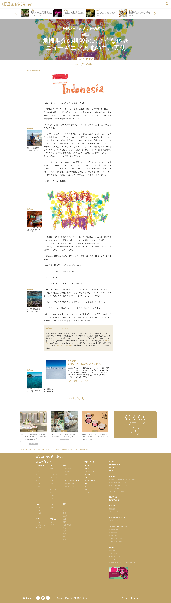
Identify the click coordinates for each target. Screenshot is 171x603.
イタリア (39, 468)
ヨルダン (39, 528)
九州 (64, 540)
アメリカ (66, 471)
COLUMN (112, 476)
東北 (64, 519)
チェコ (38, 480)
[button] (155, 14)
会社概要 (112, 550)
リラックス (88, 474)
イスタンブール (41, 525)
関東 (64, 522)
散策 (86, 486)
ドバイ (38, 522)
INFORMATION (114, 500)
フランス (39, 471)
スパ (86, 477)
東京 (64, 507)
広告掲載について (114, 556)
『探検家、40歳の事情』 (65, 345)
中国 (64, 534)
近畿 (64, 531)
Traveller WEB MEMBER (118, 526)
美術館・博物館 (90, 480)
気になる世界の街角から (116, 491)
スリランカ (53, 474)
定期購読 (112, 509)
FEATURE (113, 497)
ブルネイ (53, 495)
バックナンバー (114, 512)
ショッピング (89, 471)
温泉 (86, 489)
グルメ (87, 468)
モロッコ (53, 522)
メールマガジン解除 (115, 541)
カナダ (65, 474)
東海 (64, 528)
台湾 (51, 468)
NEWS (111, 461)
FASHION (112, 470)
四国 (64, 537)
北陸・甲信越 (67, 525)
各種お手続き (113, 535)
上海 (51, 498)
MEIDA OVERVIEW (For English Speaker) (122, 562)
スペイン (39, 477)
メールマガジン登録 (115, 538)
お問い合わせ (113, 553)
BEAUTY (112, 467)
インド (52, 492)
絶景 (86, 483)
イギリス (39, 474)
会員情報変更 (113, 532)
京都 (64, 510)
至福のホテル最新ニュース (117, 482)
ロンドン (39, 486)
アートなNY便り (114, 488)
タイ (51, 480)
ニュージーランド (68, 483)
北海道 (65, 516)
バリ (51, 471)
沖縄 (64, 513)
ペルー (52, 507)
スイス (38, 483)
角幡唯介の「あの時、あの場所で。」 (86, 28)
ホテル (87, 465)
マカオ (52, 486)
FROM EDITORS (115, 464)
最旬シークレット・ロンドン (118, 485)
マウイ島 (39, 513)
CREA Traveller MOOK (117, 518)
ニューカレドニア (68, 486)
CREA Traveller (114, 506)
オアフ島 (39, 507)
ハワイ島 (39, 510)
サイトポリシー (114, 559)
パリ (37, 489)
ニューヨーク (67, 468)
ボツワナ (53, 525)
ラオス (52, 483)
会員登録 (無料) (114, 529)
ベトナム (53, 489)
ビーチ (87, 492)
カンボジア (53, 477)
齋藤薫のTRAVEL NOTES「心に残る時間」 (122, 479)
